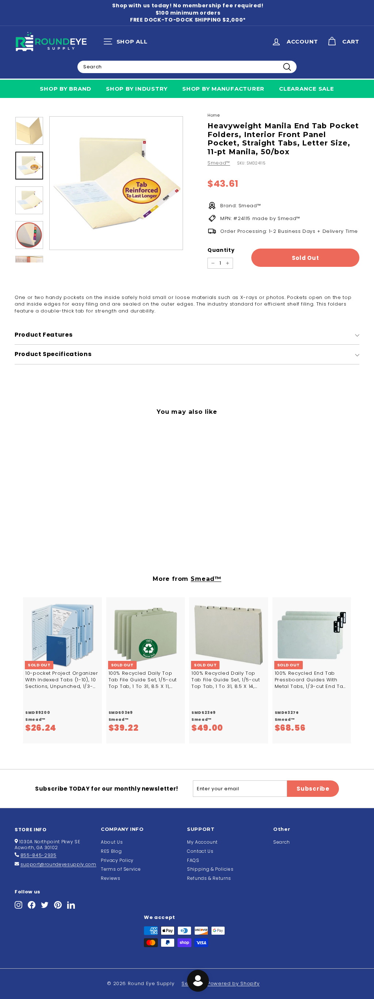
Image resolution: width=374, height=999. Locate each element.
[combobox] (187, 67)
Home (213, 115)
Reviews (111, 878)
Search (281, 842)
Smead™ (218, 162)
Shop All (127, 43)
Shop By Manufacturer (223, 88)
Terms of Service (121, 869)
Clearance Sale (306, 88)
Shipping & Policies (210, 869)
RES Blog (111, 851)
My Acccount (202, 842)
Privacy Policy (117, 860)
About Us (112, 842)
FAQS (193, 860)
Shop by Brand (65, 88)
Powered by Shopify (233, 983)
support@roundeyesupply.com (58, 864)
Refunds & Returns (209, 878)
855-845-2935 (38, 855)
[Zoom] (116, 183)
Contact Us (200, 851)
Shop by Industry (137, 88)
